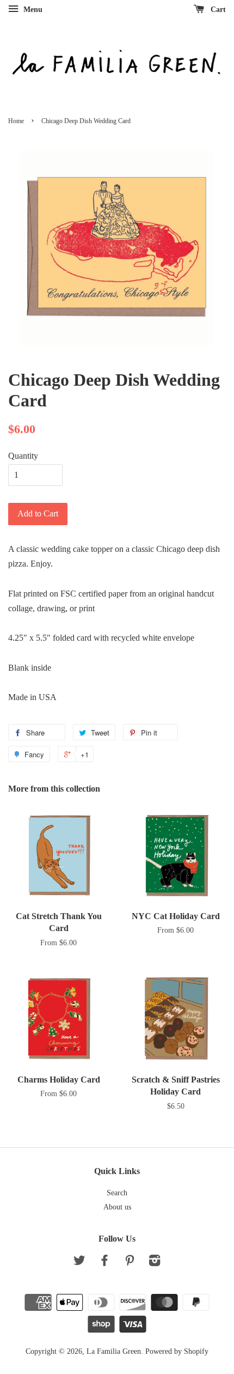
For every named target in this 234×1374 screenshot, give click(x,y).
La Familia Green (114, 1351)
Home (16, 121)
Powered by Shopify (176, 1351)
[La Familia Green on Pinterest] (130, 1263)
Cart (217, 9)
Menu (31, 9)
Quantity (23, 455)
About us (117, 1207)
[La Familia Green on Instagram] (155, 1263)
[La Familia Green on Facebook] (104, 1263)
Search (117, 1193)
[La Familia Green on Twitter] (79, 1263)
